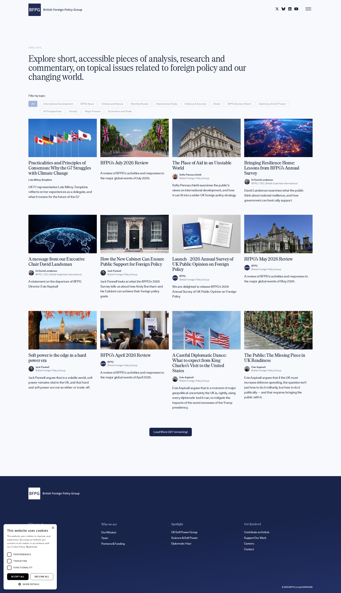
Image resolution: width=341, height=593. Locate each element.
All (32, 103)
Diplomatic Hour (181, 543)
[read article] (62, 163)
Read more (31, 546)
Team (104, 538)
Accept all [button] (18, 576)
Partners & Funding (113, 543)
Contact (249, 549)
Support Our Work (255, 538)
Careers (249, 543)
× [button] (53, 528)
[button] (30, 584)
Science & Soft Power (184, 538)
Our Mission (108, 532)
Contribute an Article (256, 532)
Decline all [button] (42, 576)
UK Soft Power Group (184, 532)
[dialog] (30, 556)
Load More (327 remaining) (171, 432)
